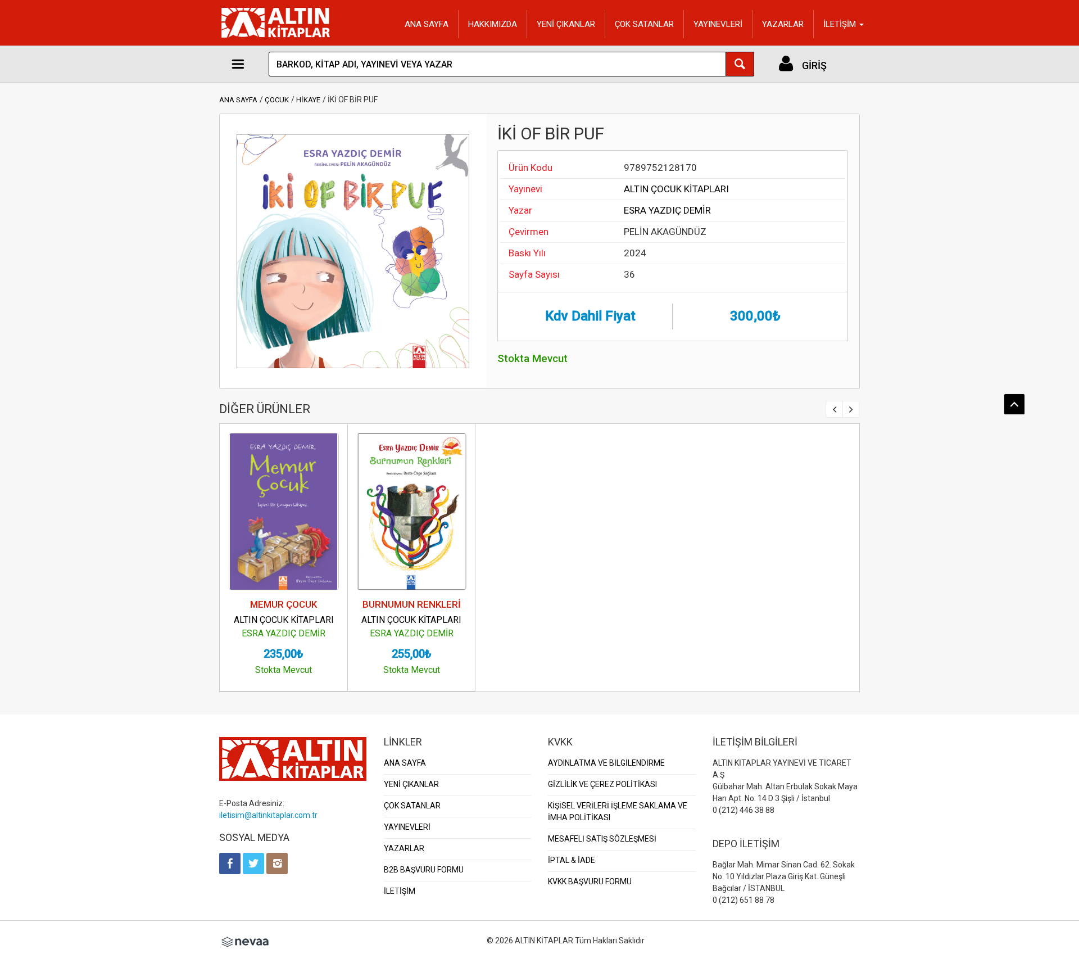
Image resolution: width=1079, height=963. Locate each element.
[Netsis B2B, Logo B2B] (245, 940)
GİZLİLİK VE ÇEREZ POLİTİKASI (602, 784)
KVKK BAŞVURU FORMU (590, 881)
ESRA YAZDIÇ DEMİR (667, 210)
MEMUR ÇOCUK (283, 604)
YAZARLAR (783, 24)
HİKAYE (308, 100)
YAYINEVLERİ (717, 24)
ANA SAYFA (426, 24)
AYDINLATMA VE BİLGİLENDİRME (606, 762)
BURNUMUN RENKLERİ (411, 604)
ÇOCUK (277, 100)
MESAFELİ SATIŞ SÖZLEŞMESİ (602, 838)
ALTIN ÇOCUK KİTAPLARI (676, 189)
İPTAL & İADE (571, 860)
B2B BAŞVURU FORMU (424, 869)
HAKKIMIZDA (492, 24)
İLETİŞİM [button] (840, 24)
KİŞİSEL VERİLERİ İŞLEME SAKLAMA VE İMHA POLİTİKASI (617, 811)
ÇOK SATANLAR (644, 24)
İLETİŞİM (399, 891)
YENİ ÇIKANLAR (566, 24)
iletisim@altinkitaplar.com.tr (268, 815)
